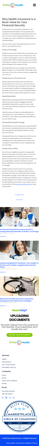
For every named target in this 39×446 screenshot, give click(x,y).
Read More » (3, 236)
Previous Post (19, 194)
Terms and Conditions (9, 381)
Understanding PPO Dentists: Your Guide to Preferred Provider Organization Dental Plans (19, 265)
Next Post (19, 199)
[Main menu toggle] (34, 5)
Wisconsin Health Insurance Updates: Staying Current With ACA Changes (16, 300)
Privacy (4, 383)
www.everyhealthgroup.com (23, 184)
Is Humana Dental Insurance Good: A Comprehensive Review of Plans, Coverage (19, 230)
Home (4, 375)
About (4, 378)
